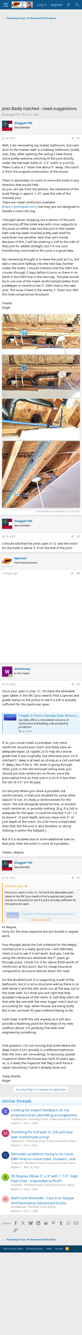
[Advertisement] (41, 64)
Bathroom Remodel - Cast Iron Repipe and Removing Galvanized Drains (42, 1200)
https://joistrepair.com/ (20, 206)
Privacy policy (34, 1248)
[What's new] (69, 5)
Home (59, 1248)
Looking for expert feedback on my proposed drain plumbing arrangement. (44, 1112)
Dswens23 (17, 1163)
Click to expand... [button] (41, 920)
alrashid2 (16, 1185)
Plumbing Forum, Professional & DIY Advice (54, 1119)
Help (49, 1248)
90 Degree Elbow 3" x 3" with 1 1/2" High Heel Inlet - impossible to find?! (44, 1178)
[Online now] (10, 676)
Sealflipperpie (19, 1119)
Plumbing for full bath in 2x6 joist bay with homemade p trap (42, 1134)
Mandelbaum (18, 1207)
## (78, 573)
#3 (78, 684)
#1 (78, 138)
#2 (78, 536)
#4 (78, 878)
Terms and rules (13, 1248)
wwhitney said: (14, 886)
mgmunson (17, 1141)
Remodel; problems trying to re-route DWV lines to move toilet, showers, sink (43, 1156)
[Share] (72, 138)
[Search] (77, 5)
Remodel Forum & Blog (41, 1207)
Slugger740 (12, 114)
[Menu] (6, 5)
